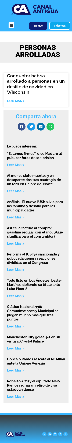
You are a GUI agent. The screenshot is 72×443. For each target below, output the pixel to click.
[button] (11, 25)
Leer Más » (15, 101)
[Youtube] (50, 434)
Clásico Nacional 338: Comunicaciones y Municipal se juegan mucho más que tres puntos (33, 313)
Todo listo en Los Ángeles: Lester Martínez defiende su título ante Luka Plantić (34, 284)
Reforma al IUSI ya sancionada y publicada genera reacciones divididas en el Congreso (33, 258)
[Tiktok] (65, 434)
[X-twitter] (44, 434)
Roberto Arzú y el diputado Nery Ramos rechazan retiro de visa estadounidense (33, 385)
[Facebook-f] (60, 434)
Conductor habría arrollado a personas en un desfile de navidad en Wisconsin (36, 84)
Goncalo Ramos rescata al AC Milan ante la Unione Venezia (36, 361)
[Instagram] (55, 434)
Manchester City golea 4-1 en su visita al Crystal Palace (33, 339)
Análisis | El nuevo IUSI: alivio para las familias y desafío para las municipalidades (35, 206)
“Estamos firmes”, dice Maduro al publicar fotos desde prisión (34, 156)
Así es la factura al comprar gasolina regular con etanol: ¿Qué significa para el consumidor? (35, 232)
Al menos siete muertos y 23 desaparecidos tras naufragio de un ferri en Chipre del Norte (34, 180)
